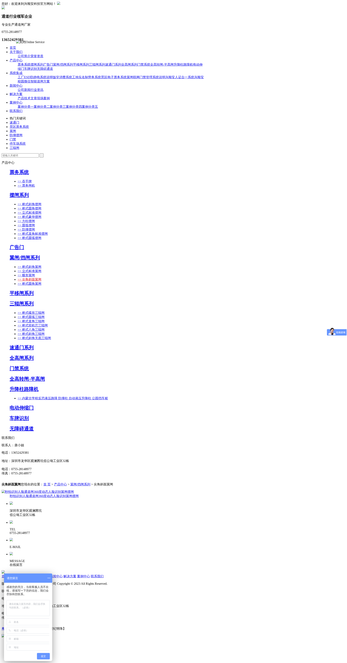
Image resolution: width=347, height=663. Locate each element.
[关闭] (21, 42)
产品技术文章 (27, 98)
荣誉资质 (37, 56)
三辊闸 (14, 147)
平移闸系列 (81, 64)
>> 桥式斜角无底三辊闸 (34, 338)
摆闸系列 (37, 64)
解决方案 (16, 94)
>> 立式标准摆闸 (29, 212)
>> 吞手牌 (25, 181)
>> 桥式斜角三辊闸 (31, 334)
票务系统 (24, 64)
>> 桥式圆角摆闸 (29, 208)
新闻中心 (16, 85)
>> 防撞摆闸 (26, 229)
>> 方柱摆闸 (26, 221)
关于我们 (16, 52)
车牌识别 (30, 68)
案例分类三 (58, 106)
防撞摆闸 (16, 135)
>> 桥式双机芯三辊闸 (33, 325)
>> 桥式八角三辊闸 (31, 329)
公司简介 (24, 56)
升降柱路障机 (183, 64)
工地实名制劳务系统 (86, 77)
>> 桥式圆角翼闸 (29, 283)
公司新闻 (24, 90)
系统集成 (16, 73)
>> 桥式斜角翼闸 (29, 266)
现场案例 (43, 98)
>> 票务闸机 (26, 185)
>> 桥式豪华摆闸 (29, 217)
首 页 (47, 484)
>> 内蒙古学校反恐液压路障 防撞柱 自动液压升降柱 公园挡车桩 (63, 398)
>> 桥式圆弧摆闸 (29, 238)
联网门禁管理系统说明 (149, 77)
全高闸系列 (129, 64)
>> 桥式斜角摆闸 (29, 204)
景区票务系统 (19, 126)
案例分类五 (90, 106)
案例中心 (16, 102)
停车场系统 (18, 143)
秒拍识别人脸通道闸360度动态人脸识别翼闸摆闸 (44, 496)
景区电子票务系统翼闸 (117, 77)
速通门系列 (113, 64)
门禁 (13, 139)
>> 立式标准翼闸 (29, 271)
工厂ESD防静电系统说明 (35, 77)
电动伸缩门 (22, 407)
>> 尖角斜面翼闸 (29, 279)
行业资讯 (37, 90)
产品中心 (16, 60)
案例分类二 (42, 106)
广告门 (48, 64)
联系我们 (16, 111)
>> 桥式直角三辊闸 (31, 321)
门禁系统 (143, 64)
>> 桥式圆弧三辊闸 (31, 317)
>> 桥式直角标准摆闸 (33, 233)
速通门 (14, 122)
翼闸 (13, 131)
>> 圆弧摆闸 (26, 225)
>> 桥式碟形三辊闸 (31, 312)
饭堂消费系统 (62, 77)
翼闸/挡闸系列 (63, 64)
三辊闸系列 (97, 64)
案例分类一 (26, 106)
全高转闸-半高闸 (162, 64)
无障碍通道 (45, 68)
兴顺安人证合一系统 (179, 77)
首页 (13, 47)
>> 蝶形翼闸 (26, 275)
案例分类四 (74, 106)
